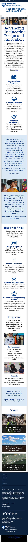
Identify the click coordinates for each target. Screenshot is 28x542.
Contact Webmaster (14, 540)
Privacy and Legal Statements (8, 502)
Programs (4, 477)
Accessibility (4, 504)
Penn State (5, 0)
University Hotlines (6, 506)
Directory (4, 483)
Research (4, 474)
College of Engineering (13, 0)
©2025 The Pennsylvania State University (14, 536)
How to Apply (14, 70)
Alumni (3, 481)
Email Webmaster (5, 508)
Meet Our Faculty (14, 173)
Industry (4, 479)
